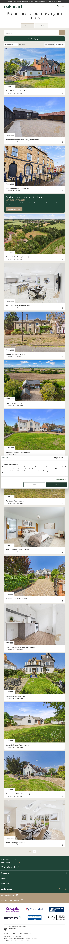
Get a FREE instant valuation (53, 1)
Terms (11, 938)
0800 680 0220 (9, 862)
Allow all (56, 484)
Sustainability (25, 941)
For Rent (41, 26)
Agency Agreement (19, 938)
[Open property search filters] (62, 32)
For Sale (27, 26)
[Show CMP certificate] (34, 917)
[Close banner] (66, 458)
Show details (60, 479)
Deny (34, 484)
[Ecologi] (56, 917)
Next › (39, 851)
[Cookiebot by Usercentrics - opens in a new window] (55, 458)
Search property (36, 39)
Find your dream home (14, 209)
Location (8, 30)
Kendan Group (12, 928)
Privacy (6, 938)
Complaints (28, 938)
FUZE (20, 936)
